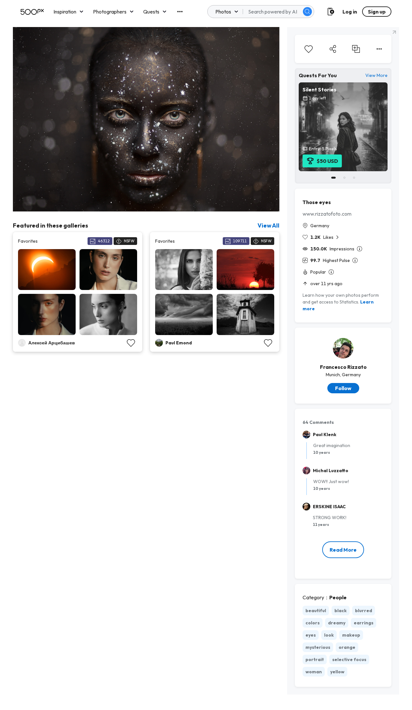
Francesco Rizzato (343, 367)
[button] (307, 11)
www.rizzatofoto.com (327, 213)
